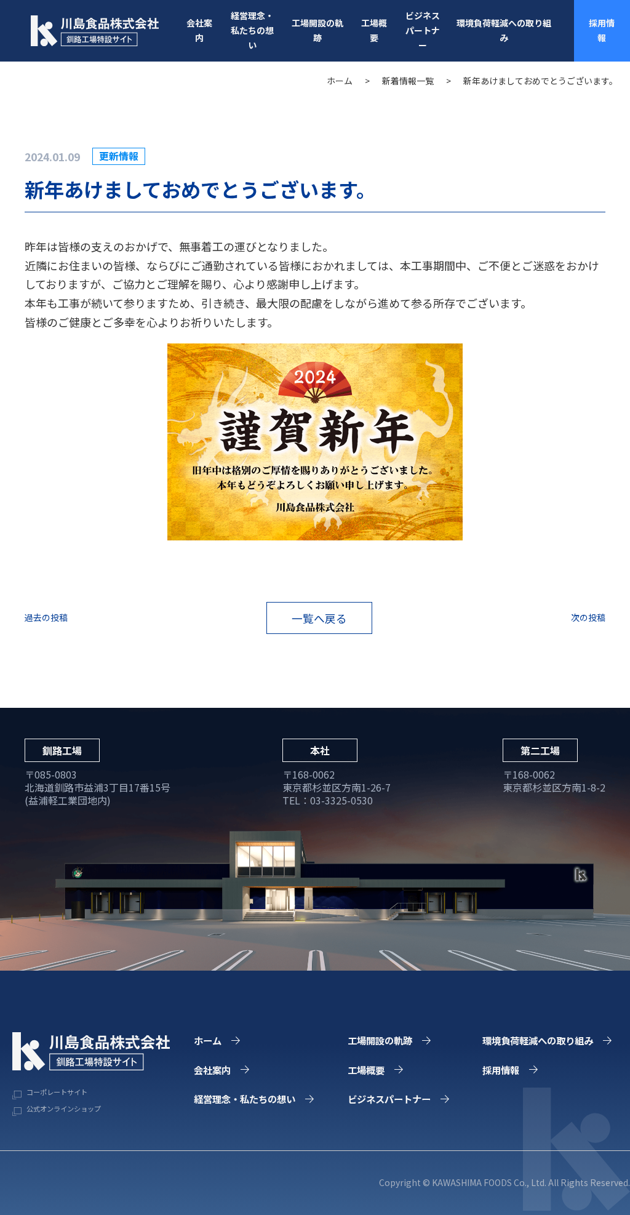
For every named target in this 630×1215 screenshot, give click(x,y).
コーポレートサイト (56, 1092)
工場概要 (374, 30)
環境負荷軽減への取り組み (504, 30)
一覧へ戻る (319, 618)
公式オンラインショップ (63, 1108)
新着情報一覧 (408, 80)
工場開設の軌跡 (317, 30)
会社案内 (199, 30)
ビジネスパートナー (422, 30)
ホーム (340, 80)
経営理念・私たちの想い (252, 30)
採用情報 (602, 30)
